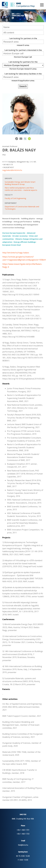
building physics (28, 218)
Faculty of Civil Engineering (15, 198)
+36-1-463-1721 (23, 830)
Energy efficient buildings (25, 242)
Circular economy (19, 236)
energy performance (23, 221)
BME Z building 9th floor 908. (23, 819)
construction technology (13, 227)
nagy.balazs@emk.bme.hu (12, 170)
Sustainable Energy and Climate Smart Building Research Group (20, 183)
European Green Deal (11, 245)
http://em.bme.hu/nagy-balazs (15, 252)
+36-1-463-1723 (23, 834)
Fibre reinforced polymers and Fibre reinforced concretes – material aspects (21, 189)
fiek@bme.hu (23, 845)
